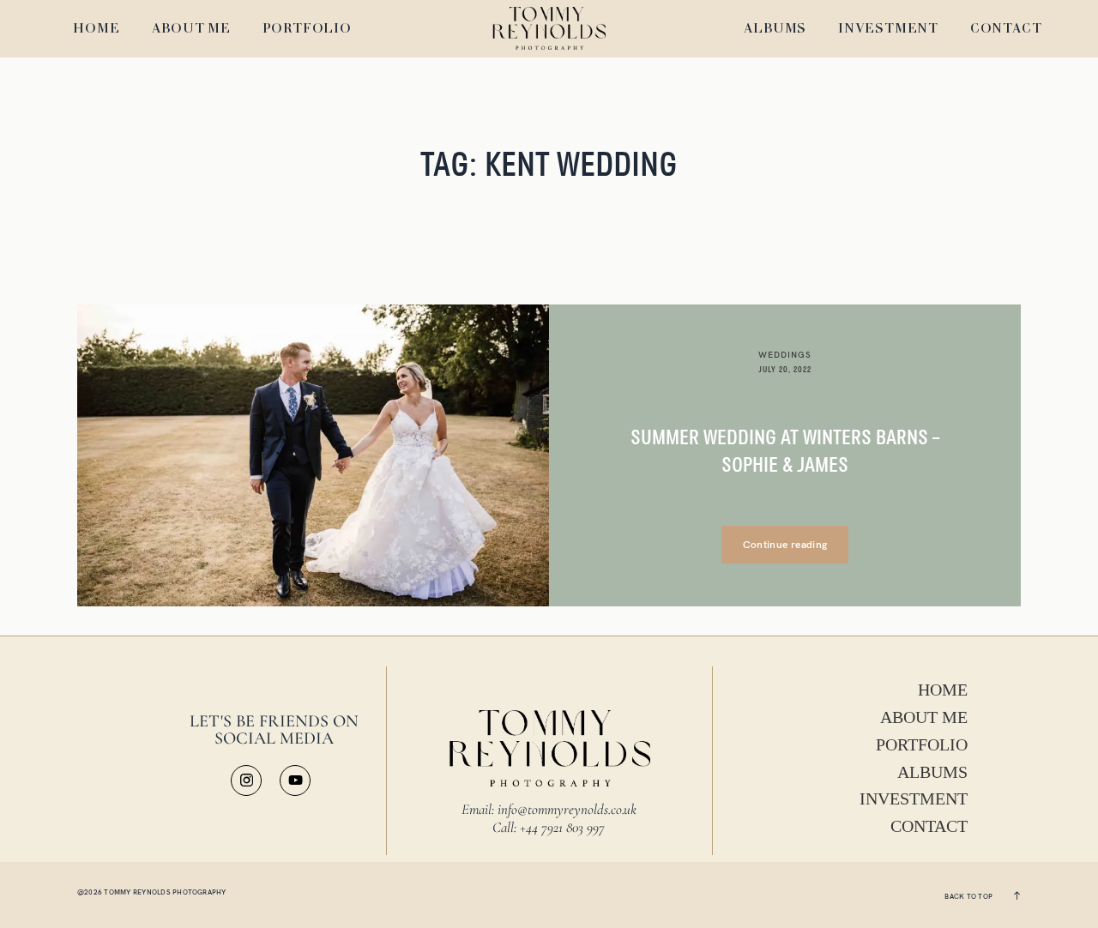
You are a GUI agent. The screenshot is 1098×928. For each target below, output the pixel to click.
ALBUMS (775, 29)
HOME (96, 29)
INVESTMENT (888, 29)
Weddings (784, 354)
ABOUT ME (191, 29)
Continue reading (785, 544)
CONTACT (1005, 29)
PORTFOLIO (307, 29)
